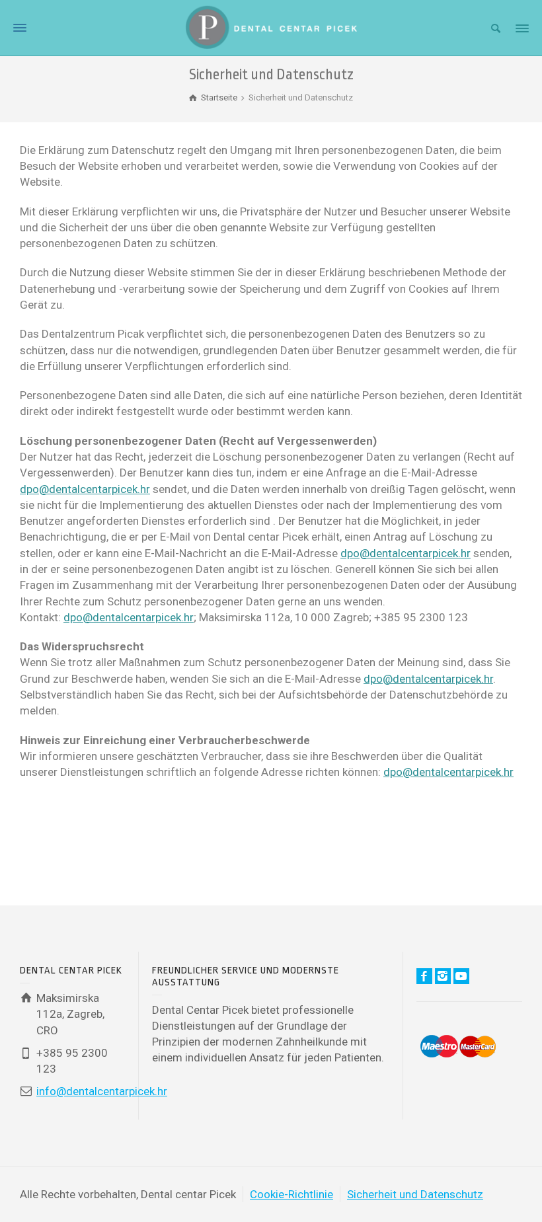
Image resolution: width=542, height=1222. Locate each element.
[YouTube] (461, 976)
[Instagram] (443, 976)
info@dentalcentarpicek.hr (101, 1091)
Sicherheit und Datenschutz (415, 1194)
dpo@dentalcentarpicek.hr (85, 489)
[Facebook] (424, 976)
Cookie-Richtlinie (291, 1194)
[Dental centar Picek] (271, 26)
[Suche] (496, 28)
